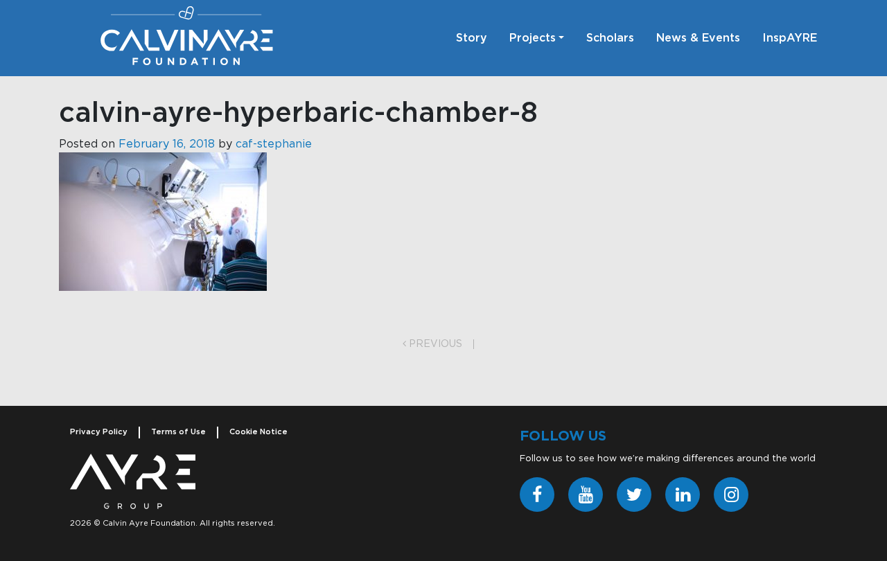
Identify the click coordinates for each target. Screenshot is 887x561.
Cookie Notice (258, 432)
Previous (434, 344)
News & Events (698, 38)
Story (471, 38)
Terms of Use (178, 432)
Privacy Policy (99, 432)
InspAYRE (789, 38)
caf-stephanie (274, 144)
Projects (532, 38)
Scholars (610, 38)
